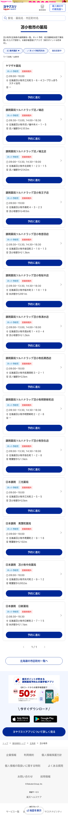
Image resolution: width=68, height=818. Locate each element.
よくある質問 (55, 765)
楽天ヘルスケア (34, 797)
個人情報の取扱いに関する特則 (22, 765)
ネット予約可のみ (37, 51)
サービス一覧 (12, 812)
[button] (34, 76)
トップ (5, 743)
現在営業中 (57, 51)
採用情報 (45, 776)
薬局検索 (42, 10)
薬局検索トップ (18, 743)
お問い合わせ (25, 776)
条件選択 (13, 51)
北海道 (32, 743)
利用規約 (29, 755)
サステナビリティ (53, 812)
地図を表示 (35, 810)
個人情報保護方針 (52, 755)
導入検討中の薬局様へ (57, 7)
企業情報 (11, 755)
